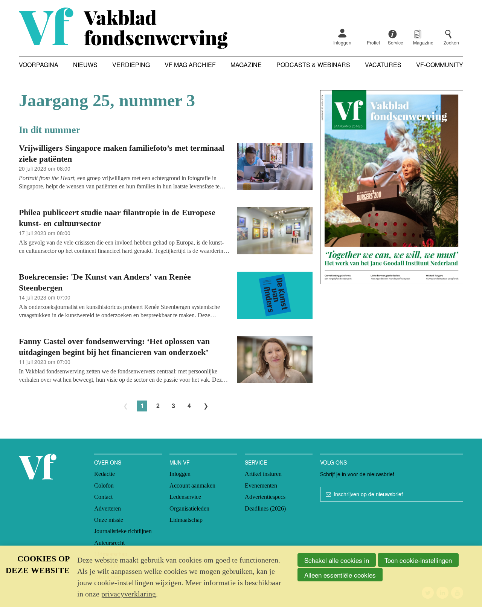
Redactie (104, 474)
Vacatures (383, 64)
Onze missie (108, 520)
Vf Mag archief (190, 64)
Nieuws (85, 64)
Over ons (107, 462)
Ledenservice (185, 497)
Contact (103, 497)
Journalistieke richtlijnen (123, 531)
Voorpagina (38, 64)
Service (256, 462)
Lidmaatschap (186, 520)
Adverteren (107, 508)
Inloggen (342, 42)
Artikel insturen (263, 474)
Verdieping (131, 64)
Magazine (246, 64)
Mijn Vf (179, 462)
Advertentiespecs (265, 497)
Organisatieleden (189, 508)
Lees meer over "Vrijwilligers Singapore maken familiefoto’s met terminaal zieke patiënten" (166, 167)
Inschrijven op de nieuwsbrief (368, 494)
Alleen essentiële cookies (340, 574)
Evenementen (261, 485)
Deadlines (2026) (265, 508)
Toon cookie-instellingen (418, 560)
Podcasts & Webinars (313, 64)
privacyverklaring (128, 594)
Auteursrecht (109, 543)
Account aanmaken (192, 485)
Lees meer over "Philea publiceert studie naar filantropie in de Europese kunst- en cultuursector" (166, 232)
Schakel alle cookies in (336, 560)
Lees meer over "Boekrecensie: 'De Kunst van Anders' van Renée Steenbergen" (166, 296)
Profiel (373, 42)
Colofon (104, 485)
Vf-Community (439, 64)
